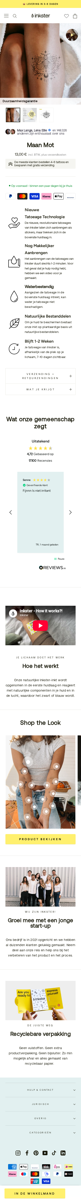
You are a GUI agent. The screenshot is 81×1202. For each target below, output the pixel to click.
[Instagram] (18, 1152)
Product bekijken (40, 839)
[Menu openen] (6, 16)
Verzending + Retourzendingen (40, 376)
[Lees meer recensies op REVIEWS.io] (52, 568)
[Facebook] (27, 1152)
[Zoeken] (15, 16)
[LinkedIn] (63, 1152)
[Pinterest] (36, 1152)
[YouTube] (45, 1152)
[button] (10, 512)
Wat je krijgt (40, 389)
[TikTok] (54, 1152)
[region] (40, 512)
